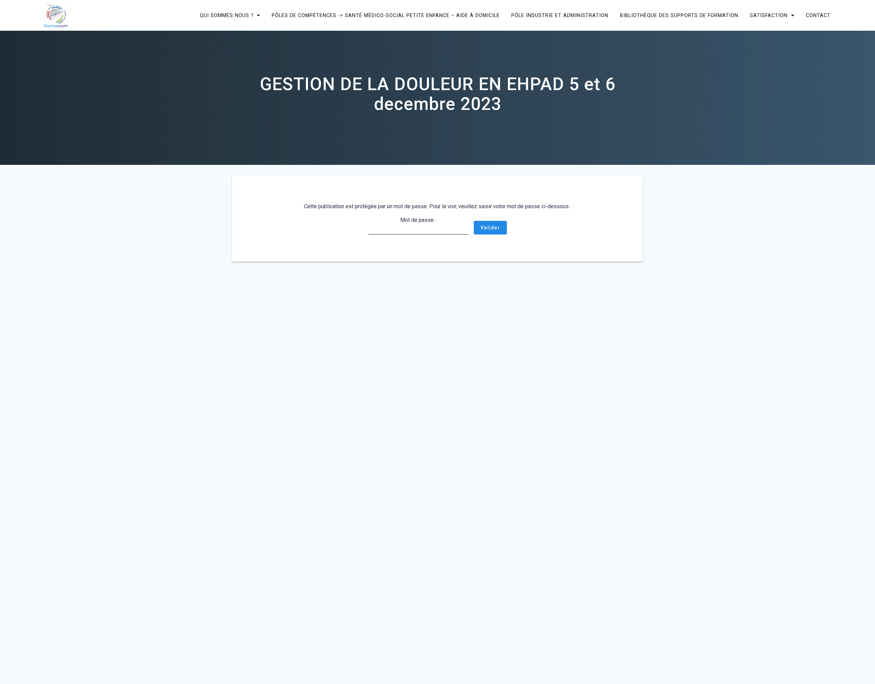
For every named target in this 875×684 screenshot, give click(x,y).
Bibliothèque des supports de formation (679, 15)
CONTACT (818, 15)
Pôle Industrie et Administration (559, 15)
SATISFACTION (769, 15)
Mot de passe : (418, 220)
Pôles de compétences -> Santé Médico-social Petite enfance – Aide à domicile (386, 15)
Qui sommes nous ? (227, 15)
